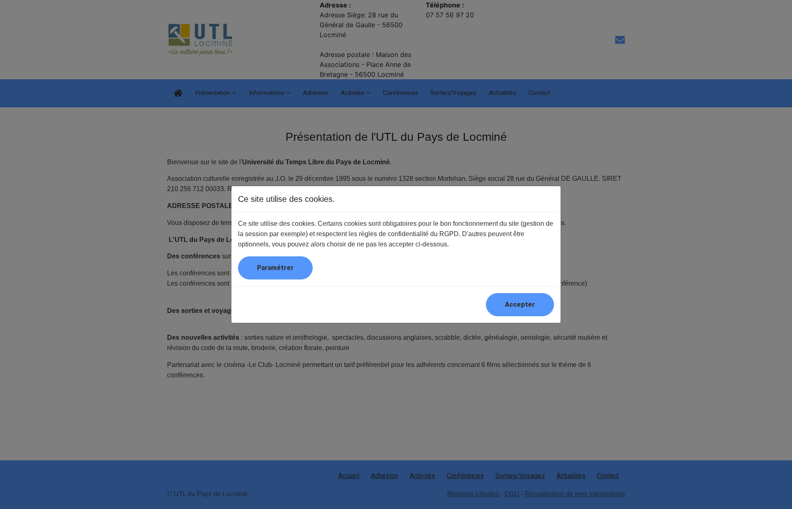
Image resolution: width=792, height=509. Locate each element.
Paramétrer (275, 268)
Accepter (520, 304)
